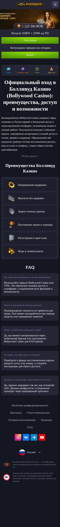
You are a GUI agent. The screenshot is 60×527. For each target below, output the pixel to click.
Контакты (14, 444)
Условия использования (21, 451)
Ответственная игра (39, 444)
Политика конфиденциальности (30, 436)
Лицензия (48, 451)
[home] (30, 5)
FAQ (30, 458)
